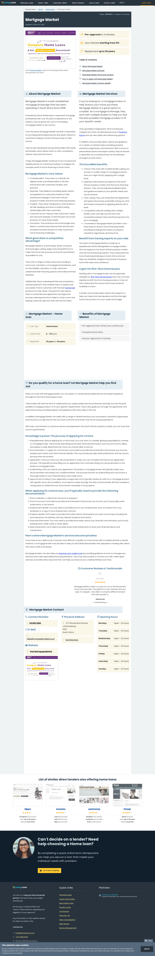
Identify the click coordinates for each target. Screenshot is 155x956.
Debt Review (64, 924)
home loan (70, 288)
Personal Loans (26, 3)
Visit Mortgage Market (41, 651)
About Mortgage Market (92, 66)
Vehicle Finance (78, 3)
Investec (60, 809)
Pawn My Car (64, 915)
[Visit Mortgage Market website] (41, 668)
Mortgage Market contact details (96, 83)
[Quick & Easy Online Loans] (9, 2)
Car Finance (64, 911)
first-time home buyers (101, 277)
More (121, 3)
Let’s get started (51, 870)
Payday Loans (109, 3)
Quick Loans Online (67, 899)
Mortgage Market (35, 70)
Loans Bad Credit (60, 3)
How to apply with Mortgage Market (97, 79)
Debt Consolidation (67, 920)
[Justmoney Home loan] (94, 795)
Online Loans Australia (110, 895)
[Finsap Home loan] (127, 795)
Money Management (67, 928)
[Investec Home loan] (61, 795)
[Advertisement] (104, 359)
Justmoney (94, 809)
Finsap (127, 809)
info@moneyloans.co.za (25, 933)
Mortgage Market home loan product (98, 75)
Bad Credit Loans (66, 903)
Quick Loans (94, 3)
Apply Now (146, 3)
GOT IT (147, 949)
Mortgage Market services (93, 70)
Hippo (28, 809)
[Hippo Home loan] (28, 795)
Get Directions (71, 640)
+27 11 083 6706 (22, 937)
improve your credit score (70, 553)
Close (149, 941)
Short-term (43, 3)
